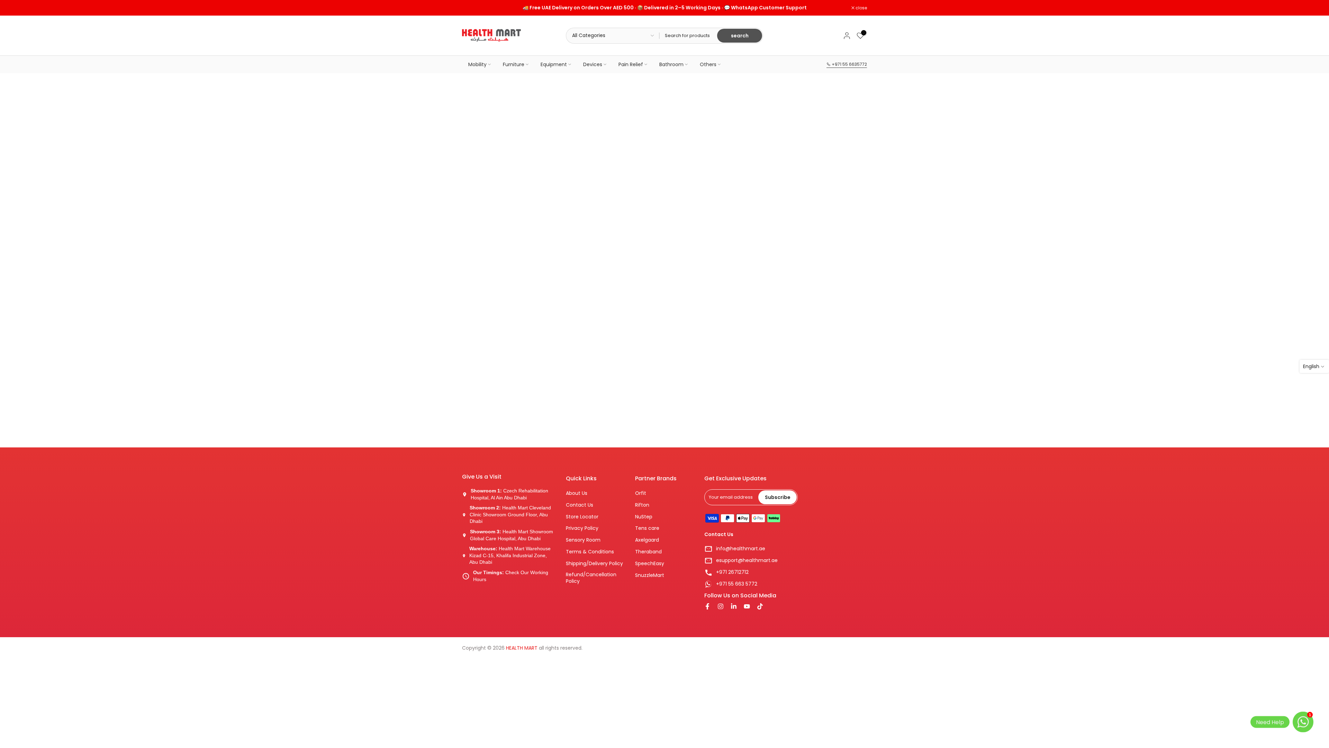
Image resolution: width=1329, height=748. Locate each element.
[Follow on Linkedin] (734, 607)
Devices (592, 64)
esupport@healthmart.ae (747, 560)
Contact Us (579, 505)
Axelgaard (647, 540)
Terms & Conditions (590, 552)
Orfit (640, 493)
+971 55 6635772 (849, 64)
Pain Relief (630, 64)
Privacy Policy (582, 528)
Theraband (648, 552)
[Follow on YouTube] (747, 607)
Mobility (477, 64)
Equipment (554, 64)
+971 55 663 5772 (736, 584)
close (471, 8)
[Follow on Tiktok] (760, 607)
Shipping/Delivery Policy (594, 563)
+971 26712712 (732, 572)
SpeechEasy (649, 563)
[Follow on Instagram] (720, 607)
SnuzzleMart (649, 575)
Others (708, 64)
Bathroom (671, 64)
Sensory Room (583, 540)
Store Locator (582, 517)
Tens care (647, 528)
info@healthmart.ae (740, 548)
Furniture (513, 64)
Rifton (642, 505)
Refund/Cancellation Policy (591, 578)
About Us (576, 493)
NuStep (643, 517)
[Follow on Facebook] (707, 607)
